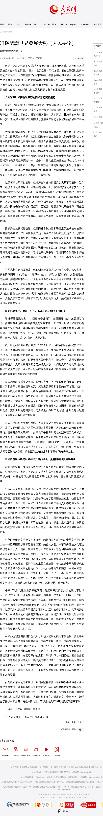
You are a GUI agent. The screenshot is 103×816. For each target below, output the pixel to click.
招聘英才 (45, 767)
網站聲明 (86, 767)
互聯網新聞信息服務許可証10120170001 (17, 782)
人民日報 (5, 755)
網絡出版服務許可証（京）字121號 (84, 787)
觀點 (10, 32)
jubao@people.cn (87, 772)
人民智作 (56, 755)
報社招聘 (37, 767)
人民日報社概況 (17, 767)
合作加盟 (62, 767)
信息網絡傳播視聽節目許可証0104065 (17, 787)
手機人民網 (25, 755)
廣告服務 (54, 767)
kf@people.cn (40, 777)
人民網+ (15, 755)
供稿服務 (70, 767)
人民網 (3, 32)
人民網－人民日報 (34, 58)
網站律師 (94, 767)
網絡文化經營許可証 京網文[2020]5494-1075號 (51, 787)
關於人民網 (28, 767)
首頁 (2, 24)
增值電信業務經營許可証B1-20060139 (49, 782)
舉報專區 (98, 24)
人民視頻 (46, 755)
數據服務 (78, 767)
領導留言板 (36, 755)
